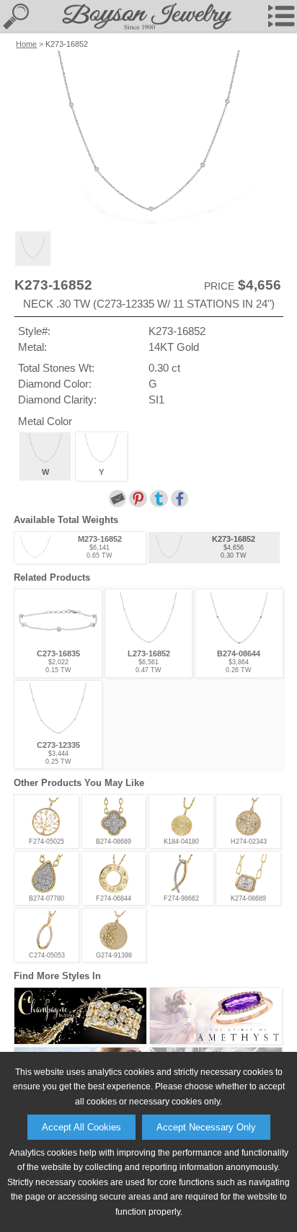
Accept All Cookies (81, 1127)
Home (26, 44)
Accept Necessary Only (206, 1127)
